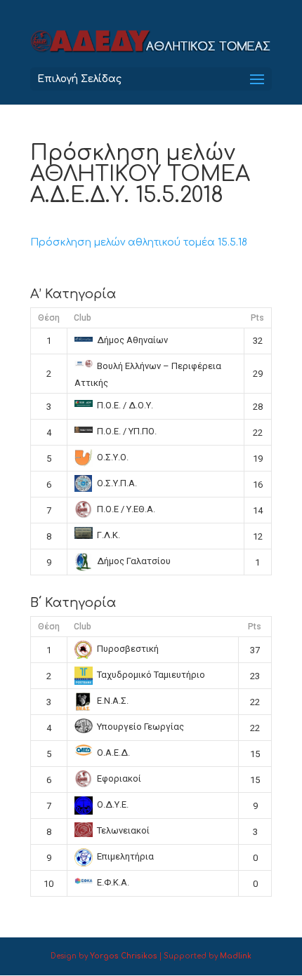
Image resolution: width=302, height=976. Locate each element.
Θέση (49, 318)
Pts (257, 318)
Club (82, 318)
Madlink (235, 956)
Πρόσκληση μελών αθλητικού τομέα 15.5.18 (138, 242)
